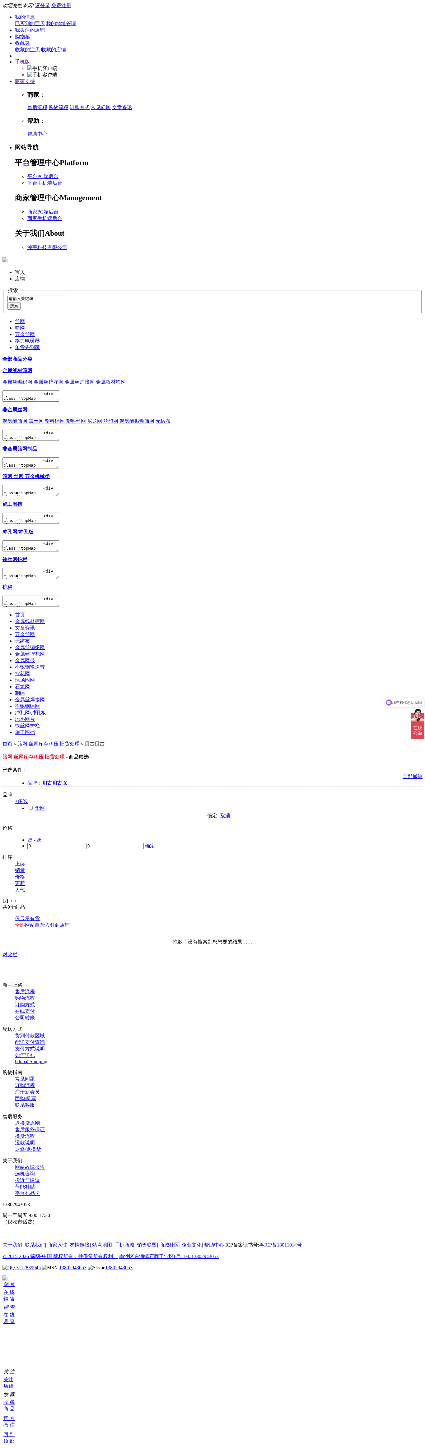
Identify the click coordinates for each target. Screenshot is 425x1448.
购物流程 (58, 107)
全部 (20, 925)
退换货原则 (27, 1123)
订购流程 (25, 1085)
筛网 (20, 327)
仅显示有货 (27, 918)
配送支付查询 (30, 1042)
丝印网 (110, 421)
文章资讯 (122, 107)
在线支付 (25, 1011)
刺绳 (20, 693)
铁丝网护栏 (14, 559)
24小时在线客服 (19, 1233)
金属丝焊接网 (80, 382)
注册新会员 (27, 1092)
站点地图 (102, 1244)
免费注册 (61, 5)
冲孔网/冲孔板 (18, 531)
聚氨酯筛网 (14, 421)
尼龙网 (94, 421)
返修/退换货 (28, 1149)
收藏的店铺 (53, 49)
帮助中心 (37, 133)
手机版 (22, 61)
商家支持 (25, 81)
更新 (20, 883)
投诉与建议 (27, 1180)
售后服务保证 (30, 1129)
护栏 (7, 587)
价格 (20, 876)
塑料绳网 (55, 421)
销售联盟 (147, 1244)
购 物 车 (4, 1338)
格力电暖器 (27, 341)
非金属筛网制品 (19, 448)
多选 (21, 801)
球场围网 (25, 680)
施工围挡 (12, 504)
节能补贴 (25, 1186)
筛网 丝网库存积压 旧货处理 (48, 743)
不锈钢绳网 (27, 706)
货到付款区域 (30, 1035)
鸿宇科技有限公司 (47, 247)
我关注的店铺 (30, 30)
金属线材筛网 (17, 370)
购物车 (22, 36)
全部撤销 (413, 776)
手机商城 (124, 1244)
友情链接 (80, 1244)
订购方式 (80, 107)
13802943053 (72, 1267)
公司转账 (25, 1017)
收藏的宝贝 (27, 49)
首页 (20, 614)
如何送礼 (25, 1055)
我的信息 (25, 17)
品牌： (47, 783)
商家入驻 (57, 1244)
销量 (20, 870)
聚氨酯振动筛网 (136, 421)
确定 (212, 815)
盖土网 (36, 421)
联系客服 (25, 1105)
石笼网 (22, 686)
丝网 (20, 321)
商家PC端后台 (42, 211)
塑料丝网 (76, 421)
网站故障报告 (30, 1167)
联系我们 (35, 1244)
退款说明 (25, 1142)
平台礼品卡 (27, 1193)
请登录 (42, 5)
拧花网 (22, 673)
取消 (225, 815)
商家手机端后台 (44, 218)
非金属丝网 (14, 409)
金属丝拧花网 (48, 382)
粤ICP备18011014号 (280, 1244)
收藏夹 (22, 43)
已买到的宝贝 (30, 23)
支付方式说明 (30, 1048)
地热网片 (25, 719)
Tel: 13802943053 (201, 1256)
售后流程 (37, 107)
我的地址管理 (61, 23)
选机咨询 (25, 1173)
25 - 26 (34, 839)
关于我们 (12, 1244)
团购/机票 (25, 1098)
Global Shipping (31, 1061)
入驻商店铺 (57, 925)
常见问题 (101, 107)
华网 (40, 808)
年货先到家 (27, 347)
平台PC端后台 (42, 176)
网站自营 (35, 925)
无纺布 (163, 421)
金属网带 (25, 660)
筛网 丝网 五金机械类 (26, 476)
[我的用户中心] (4, 1278)
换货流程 (25, 1136)
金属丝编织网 (17, 382)
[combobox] (36, 299)
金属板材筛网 (111, 382)
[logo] (4, 259)
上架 (20, 863)
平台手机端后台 (44, 183)
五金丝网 (25, 334)
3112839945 (28, 1267)
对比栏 (9, 954)
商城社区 (169, 1244)
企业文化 (192, 1244)
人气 (20, 889)
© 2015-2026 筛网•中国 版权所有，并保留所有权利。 (60, 1256)
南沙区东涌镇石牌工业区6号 (151, 1256)
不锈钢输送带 (30, 667)
